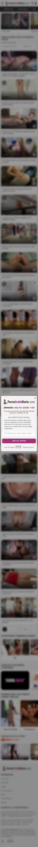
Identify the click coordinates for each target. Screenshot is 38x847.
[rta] (19, 448)
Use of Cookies (9, 447)
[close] (35, 398)
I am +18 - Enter (19, 441)
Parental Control (28, 447)
